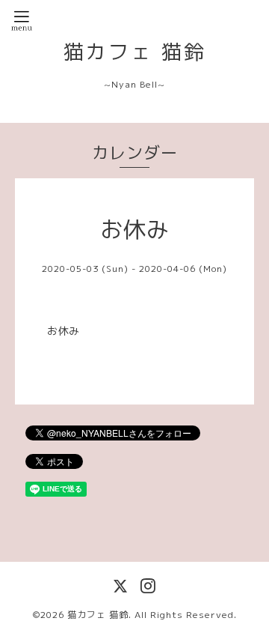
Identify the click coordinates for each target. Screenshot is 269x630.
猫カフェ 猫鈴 (135, 51)
